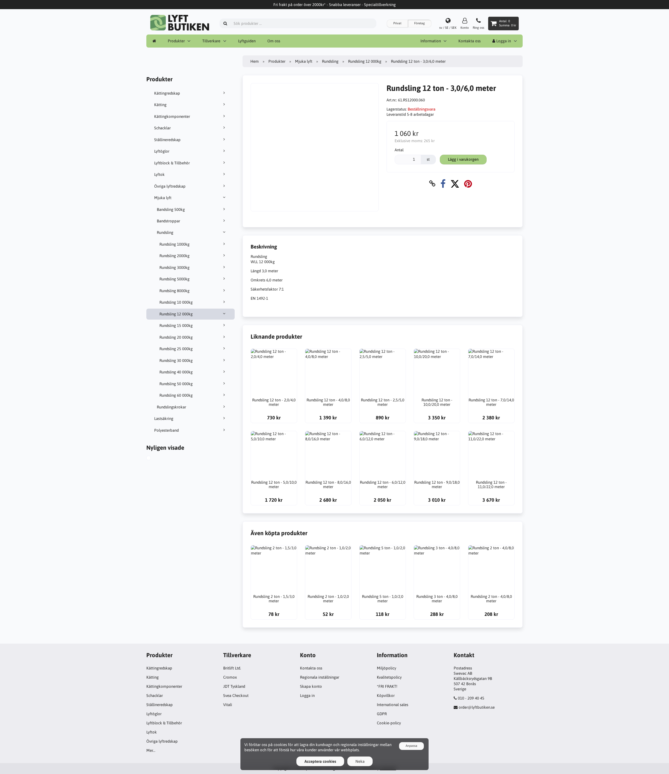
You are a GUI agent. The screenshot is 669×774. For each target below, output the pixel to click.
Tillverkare (211, 41)
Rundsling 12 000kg (176, 314)
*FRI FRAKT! (387, 686)
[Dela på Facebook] (443, 184)
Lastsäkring (163, 418)
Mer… (150, 750)
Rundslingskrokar (171, 407)
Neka (360, 761)
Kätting (160, 104)
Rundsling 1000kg (174, 244)
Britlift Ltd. (232, 668)
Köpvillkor (386, 695)
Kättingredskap (167, 93)
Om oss (273, 41)
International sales (392, 704)
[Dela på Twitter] (455, 184)
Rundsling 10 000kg (176, 302)
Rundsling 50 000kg (176, 384)
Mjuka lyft (162, 197)
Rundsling (165, 232)
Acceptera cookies (320, 761)
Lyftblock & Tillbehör (172, 163)
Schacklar (162, 128)
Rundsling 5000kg (174, 279)
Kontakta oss (469, 41)
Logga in (503, 41)
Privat (397, 23)
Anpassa (411, 746)
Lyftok (159, 174)
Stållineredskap (167, 139)
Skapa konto (311, 686)
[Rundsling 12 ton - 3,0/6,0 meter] (154, 458)
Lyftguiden (247, 41)
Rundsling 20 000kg (176, 337)
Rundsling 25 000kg (176, 348)
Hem (254, 61)
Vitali (227, 704)
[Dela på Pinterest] (468, 184)
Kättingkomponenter (172, 116)
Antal (399, 150)
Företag (419, 23)
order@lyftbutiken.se (477, 707)
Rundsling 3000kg (174, 267)
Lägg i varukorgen (463, 159)
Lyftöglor (161, 151)
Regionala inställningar (319, 677)
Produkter (176, 41)
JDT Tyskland (234, 686)
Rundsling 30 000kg (176, 360)
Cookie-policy (389, 723)
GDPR (382, 714)
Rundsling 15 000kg (176, 325)
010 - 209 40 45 (471, 698)
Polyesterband (166, 430)
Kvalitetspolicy (389, 677)
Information (430, 41)
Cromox (230, 677)
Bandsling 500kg (171, 209)
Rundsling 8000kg (174, 290)
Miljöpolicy (386, 668)
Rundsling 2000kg (174, 255)
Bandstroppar (168, 221)
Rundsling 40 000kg (176, 372)
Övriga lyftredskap (170, 186)
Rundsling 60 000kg (176, 395)
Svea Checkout (236, 695)
